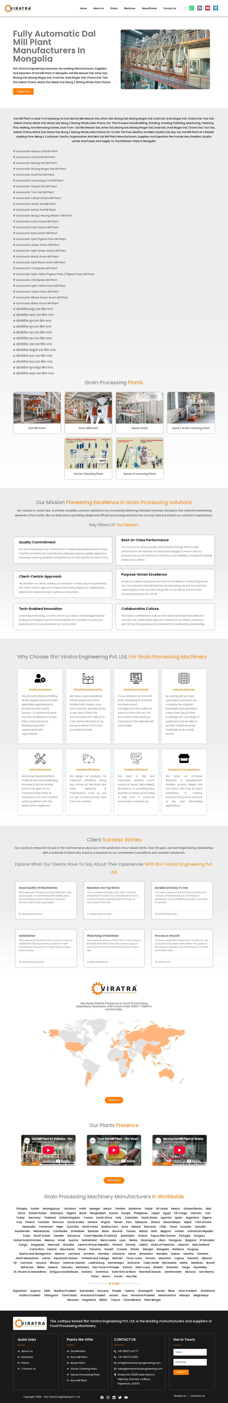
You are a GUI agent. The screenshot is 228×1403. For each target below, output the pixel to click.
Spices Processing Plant (139, 474)
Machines (129, 8)
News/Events (149, 8)
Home (83, 8)
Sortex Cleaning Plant (88, 474)
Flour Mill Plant (88, 428)
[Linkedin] (215, 8)
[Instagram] (108, 1397)
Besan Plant (140, 428)
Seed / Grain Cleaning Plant (191, 428)
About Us (98, 8)
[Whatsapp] (191, 8)
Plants (114, 8)
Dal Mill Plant (37, 428)
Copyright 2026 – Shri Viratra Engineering (47, 1396)
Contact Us (169, 8)
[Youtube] (207, 8)
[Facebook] (199, 8)
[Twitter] (120, 1397)
